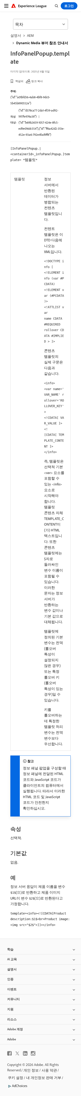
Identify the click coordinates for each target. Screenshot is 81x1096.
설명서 (15, 35)
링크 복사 (37, 81)
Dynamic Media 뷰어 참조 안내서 (42, 43)
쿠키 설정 (15, 1077)
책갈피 (19, 81)
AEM (30, 35)
